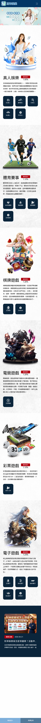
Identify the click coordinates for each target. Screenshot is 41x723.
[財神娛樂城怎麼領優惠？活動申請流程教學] (20, 623)
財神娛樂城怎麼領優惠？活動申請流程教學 (19, 641)
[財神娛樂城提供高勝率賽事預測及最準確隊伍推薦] (9, 3)
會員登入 (10, 720)
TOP (37, 716)
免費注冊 (31, 720)
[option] (20, 16)
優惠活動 (9, 637)
